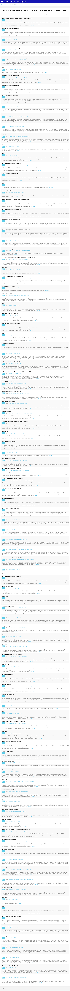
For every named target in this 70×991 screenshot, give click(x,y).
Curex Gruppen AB (12, 175)
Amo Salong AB (12, 155)
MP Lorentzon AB (12, 39)
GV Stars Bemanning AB (14, 29)
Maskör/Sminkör (23, 977)
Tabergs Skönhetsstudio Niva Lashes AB (17, 646)
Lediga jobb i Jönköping (15, 2)
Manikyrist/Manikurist (22, 192)
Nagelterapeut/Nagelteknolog (23, 136)
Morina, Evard (11, 126)
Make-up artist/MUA (28, 490)
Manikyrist (20, 344)
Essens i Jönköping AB (13, 325)
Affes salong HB (12, 529)
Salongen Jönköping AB (13, 136)
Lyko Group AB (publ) (13, 821)
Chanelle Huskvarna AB (14, 69)
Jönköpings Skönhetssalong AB (14, 413)
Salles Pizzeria (11, 899)
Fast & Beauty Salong (13, 656)
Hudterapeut (27, 165)
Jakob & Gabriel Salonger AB (14, 713)
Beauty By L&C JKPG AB (13, 59)
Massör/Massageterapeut (23, 29)
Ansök (3, 39)
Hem (2, 4)
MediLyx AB (11, 315)
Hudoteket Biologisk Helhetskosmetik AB (16, 165)
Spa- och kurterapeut (22, 59)
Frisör (17, 39)
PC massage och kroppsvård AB (15, 499)
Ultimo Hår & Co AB (13, 287)
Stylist (22, 917)
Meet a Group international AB (14, 791)
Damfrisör (20, 240)
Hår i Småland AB (12, 146)
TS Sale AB (11, 49)
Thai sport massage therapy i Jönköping (16, 588)
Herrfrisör (17, 155)
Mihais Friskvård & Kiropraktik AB (15, 250)
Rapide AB (11, 937)
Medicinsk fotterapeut (29, 423)
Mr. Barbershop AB (13, 666)
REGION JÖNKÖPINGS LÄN (14, 977)
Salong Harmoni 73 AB (13, 192)
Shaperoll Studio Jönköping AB (15, 295)
